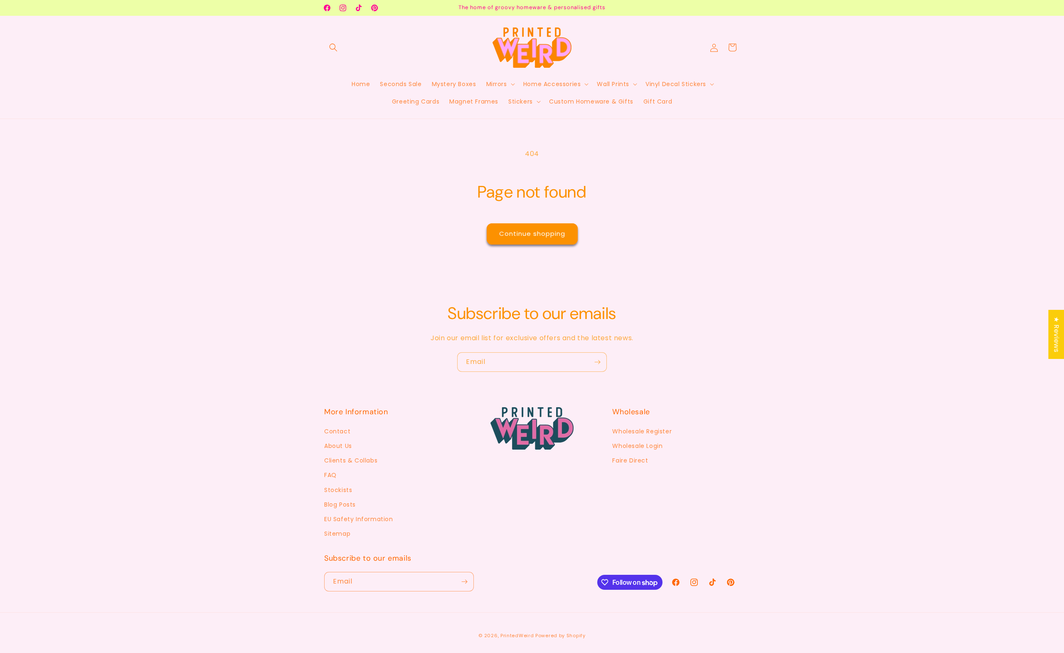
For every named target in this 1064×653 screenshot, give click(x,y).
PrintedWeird (517, 635)
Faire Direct (630, 460)
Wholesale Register (642, 431)
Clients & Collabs (350, 460)
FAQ (330, 475)
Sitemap (337, 533)
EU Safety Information (358, 519)
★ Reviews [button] (1056, 334)
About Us (338, 446)
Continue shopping (532, 233)
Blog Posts (340, 504)
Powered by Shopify (560, 635)
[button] (333, 47)
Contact (337, 431)
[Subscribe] (597, 362)
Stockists (338, 490)
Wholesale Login (637, 446)
